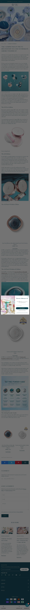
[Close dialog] (28, 296)
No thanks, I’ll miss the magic (22, 310)
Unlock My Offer (22, 308)
